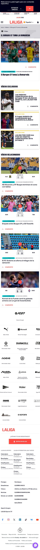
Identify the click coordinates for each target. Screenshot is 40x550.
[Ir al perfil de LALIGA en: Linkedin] (20, 519)
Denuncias (4, 534)
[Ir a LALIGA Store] (20, 17)
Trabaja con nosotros (33, 534)
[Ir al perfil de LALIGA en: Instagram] (8, 519)
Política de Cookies (27, 540)
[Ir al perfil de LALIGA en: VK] (31, 519)
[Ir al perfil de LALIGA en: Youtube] (37, 519)
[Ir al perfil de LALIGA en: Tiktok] (25, 519)
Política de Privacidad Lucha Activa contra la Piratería (20, 543)
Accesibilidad (23, 537)
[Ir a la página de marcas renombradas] (20, 530)
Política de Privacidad (14, 540)
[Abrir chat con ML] (35, 545)
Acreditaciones (22, 534)
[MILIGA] (37, 22)
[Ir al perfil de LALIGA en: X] (14, 519)
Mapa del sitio (12, 534)
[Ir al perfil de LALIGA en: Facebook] (2, 519)
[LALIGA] (16, 22)
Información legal (33, 537)
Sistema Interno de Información (10, 537)
